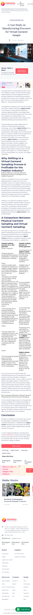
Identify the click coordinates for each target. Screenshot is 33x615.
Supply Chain (5, 590)
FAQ (13, 596)
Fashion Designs (6, 580)
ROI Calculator (5, 572)
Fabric (3, 584)
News (13, 593)
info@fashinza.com (16, 538)
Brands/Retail (5, 599)
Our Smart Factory (19, 553)
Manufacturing (9, 9)
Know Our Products (7, 587)
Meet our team (14, 585)
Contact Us (15, 580)
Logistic (4, 556)
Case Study (4, 566)
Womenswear (27, 584)
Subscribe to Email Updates (21, 71)
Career (13, 590)
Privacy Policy (7, 609)
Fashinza (9, 435)
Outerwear (26, 593)
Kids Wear (26, 587)
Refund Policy (15, 609)
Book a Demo (16, 446)
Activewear (26, 596)
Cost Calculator (5, 569)
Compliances (5, 553)
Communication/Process (20, 9)
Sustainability (5, 563)
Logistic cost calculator (7, 559)
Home (2, 9)
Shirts (25, 580)
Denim (25, 590)
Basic (25, 599)
